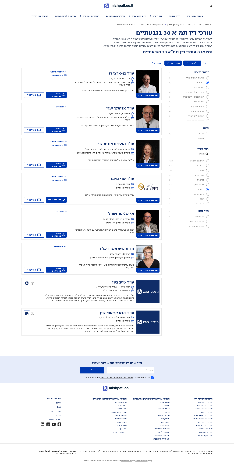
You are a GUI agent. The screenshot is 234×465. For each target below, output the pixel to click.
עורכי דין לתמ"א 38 (155, 25)
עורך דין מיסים (206, 432)
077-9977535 (56, 129)
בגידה (167, 412)
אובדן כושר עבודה (119, 412)
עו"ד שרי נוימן (122, 179)
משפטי (208, 25)
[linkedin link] (43, 424)
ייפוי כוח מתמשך (53, 399)
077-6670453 (56, 164)
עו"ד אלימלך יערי (120, 108)
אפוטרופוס (165, 425)
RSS (59, 407)
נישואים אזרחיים (162, 435)
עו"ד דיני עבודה (206, 429)
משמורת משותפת (161, 439)
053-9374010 (56, 269)
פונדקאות (165, 419)
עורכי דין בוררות (205, 422)
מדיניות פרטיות (54, 419)
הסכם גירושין (164, 409)
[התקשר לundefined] (27, 283)
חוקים (58, 415)
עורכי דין (198, 25)
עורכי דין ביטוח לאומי (203, 419)
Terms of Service (141, 461)
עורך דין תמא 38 (205, 435)
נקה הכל (156, 63)
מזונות (167, 405)
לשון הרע (122, 405)
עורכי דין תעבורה (205, 405)
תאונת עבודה (121, 425)
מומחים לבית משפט (65, 16)
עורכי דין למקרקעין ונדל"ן (179, 25)
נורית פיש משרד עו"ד (116, 248)
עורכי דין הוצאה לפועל (202, 415)
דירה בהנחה (174, 16)
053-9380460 (56, 94)
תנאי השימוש (126, 377)
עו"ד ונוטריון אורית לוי (116, 144)
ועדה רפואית (121, 415)
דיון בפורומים (139, 16)
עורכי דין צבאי (206, 412)
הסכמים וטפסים (91, 16)
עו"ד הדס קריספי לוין (117, 313)
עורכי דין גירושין (205, 402)
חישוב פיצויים (120, 419)
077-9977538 (56, 234)
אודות (58, 403)
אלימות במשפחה (162, 429)
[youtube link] (54, 424)
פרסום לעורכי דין (39, 16)
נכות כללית (122, 409)
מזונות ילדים (164, 432)
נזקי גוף (123, 429)
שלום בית (165, 422)
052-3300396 (54, 200)
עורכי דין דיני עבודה (204, 409)
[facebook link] (59, 424)
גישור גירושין (164, 415)
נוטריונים (157, 16)
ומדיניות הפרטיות (109, 377)
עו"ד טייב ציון (123, 282)
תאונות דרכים (120, 402)
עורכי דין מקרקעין (204, 425)
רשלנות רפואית (120, 432)
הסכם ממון (165, 402)
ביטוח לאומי (121, 422)
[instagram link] (48, 424)
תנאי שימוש (56, 411)
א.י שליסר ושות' (121, 213)
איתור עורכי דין (195, 16)
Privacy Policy (126, 461)
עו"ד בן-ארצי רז (121, 73)
